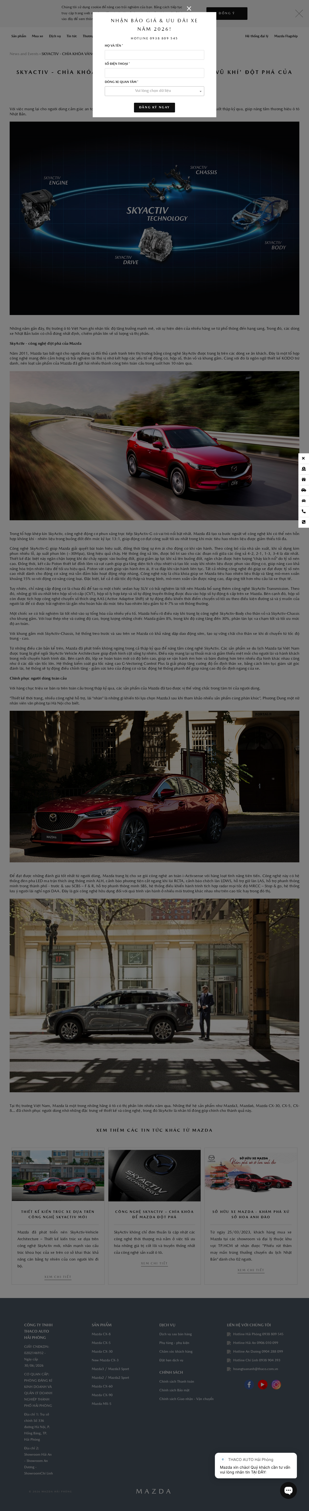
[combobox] (154, 91)
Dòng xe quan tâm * (121, 82)
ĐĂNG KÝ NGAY (154, 107)
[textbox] (154, 91)
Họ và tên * (114, 45)
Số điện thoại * (117, 64)
